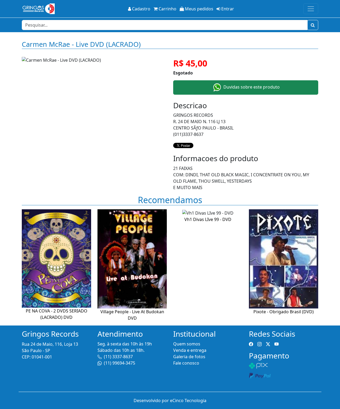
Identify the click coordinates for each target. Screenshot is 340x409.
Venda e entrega (189, 350)
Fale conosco (186, 363)
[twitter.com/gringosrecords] (268, 344)
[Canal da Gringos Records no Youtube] (276, 344)
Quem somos (186, 344)
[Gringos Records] (38, 8)
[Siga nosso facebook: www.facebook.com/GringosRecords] (251, 344)
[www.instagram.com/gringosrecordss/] (259, 344)
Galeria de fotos (189, 357)
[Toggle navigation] (310, 8)
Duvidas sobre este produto (251, 87)
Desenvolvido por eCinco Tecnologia (170, 400)
